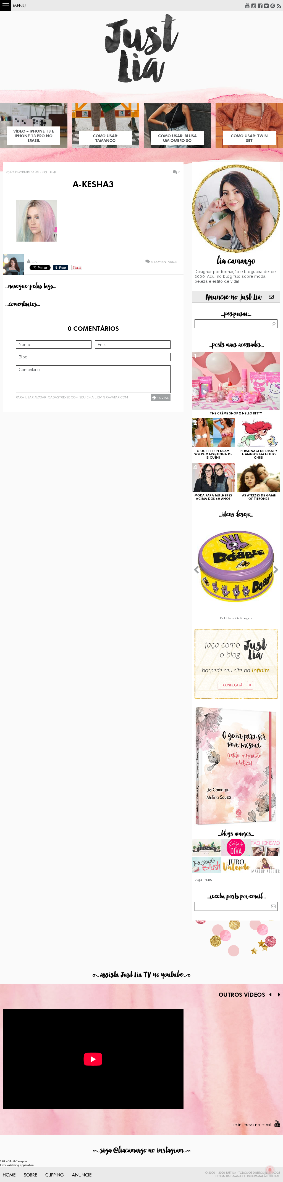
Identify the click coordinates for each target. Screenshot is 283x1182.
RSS (279, 5)
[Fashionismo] (265, 848)
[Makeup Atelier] (265, 866)
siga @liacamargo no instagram (141, 1150)
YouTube (247, 5)
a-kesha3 (93, 185)
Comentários (164, 261)
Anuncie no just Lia (233, 297)
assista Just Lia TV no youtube (141, 975)
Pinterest (272, 5)
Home (9, 1175)
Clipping (54, 1175)
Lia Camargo (235, 1176)
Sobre (30, 1175)
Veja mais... (205, 879)
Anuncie (81, 1175)
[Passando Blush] (206, 866)
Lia (34, 262)
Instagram (253, 5)
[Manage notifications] (270, 1169)
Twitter (266, 5)
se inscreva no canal (251, 1125)
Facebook (260, 5)
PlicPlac (274, 1176)
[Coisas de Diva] (236, 848)
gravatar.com (115, 397)
